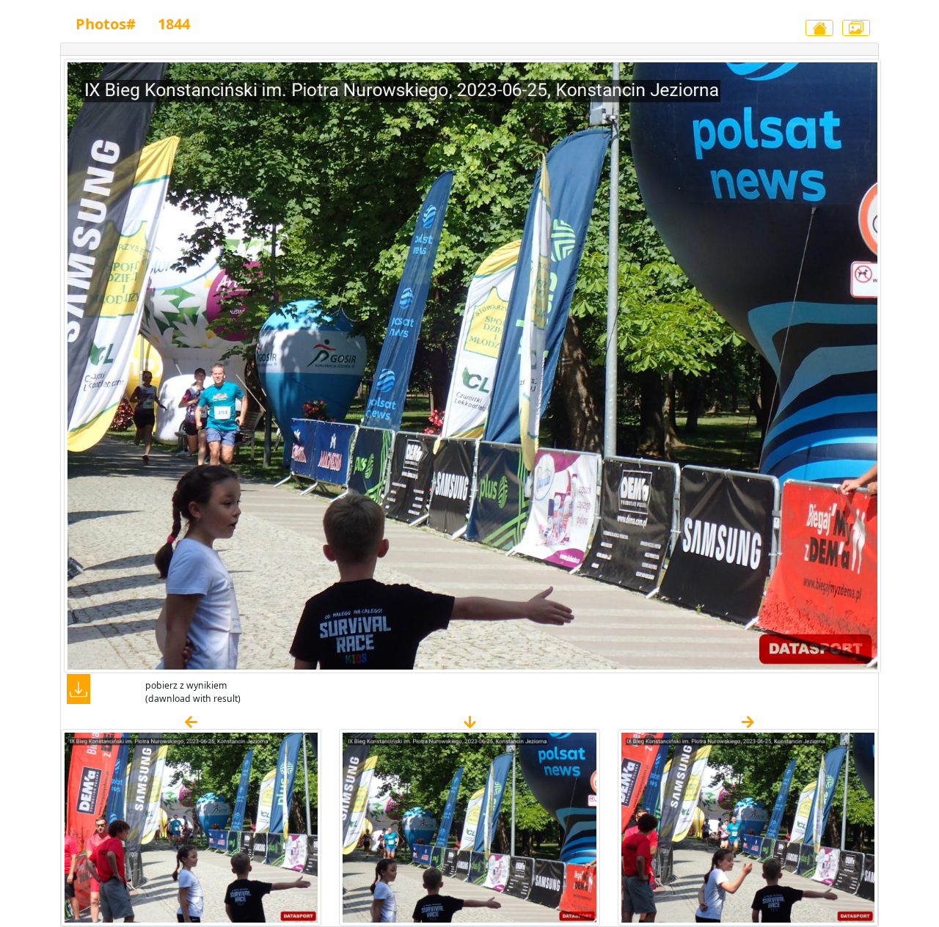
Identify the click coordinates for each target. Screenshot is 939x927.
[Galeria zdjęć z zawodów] (856, 28)
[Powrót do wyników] (819, 28)
